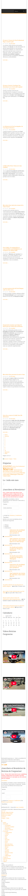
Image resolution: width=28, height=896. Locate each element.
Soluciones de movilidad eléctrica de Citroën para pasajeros (17, 531)
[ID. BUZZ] (13, 313)
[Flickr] (5, 764)
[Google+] (3, 764)
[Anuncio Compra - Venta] (9, 458)
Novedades (13, 43)
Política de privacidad (7, 802)
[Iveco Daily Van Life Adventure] (13, 403)
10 (5, 450)
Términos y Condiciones (16, 515)
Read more (4, 875)
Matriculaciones (18, 469)
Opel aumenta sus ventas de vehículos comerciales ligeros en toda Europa (17, 540)
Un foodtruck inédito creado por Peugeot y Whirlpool (16, 549)
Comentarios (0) (8, 536)
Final (6, 453)
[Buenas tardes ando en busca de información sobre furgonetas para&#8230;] (4, 595)
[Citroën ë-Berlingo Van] (13, 73)
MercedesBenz (6, 471)
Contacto (3, 816)
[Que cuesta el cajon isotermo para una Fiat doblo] (4, 588)
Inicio (6, 434)
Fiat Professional (20, 466)
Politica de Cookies (6, 815)
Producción (9, 472)
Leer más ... (6, 60)
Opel (21, 471)
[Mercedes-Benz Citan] (13, 362)
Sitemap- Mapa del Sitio (7, 812)
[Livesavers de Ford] (13, 114)
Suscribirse (4, 780)
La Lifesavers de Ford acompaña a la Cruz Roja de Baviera (13, 127)
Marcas (8, 469)
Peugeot (5, 472)
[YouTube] (4, 764)
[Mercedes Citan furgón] (13, 153)
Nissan (12, 471)
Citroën (14, 466)
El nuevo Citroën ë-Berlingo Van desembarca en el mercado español (12, 86)
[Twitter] (2, 764)
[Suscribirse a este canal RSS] (24, 15)
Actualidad (13, 88)
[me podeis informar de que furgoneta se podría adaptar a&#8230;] (4, 582)
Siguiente (7, 452)
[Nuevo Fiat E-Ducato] (13, 28)
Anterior (7, 436)
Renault (18, 472)
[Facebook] (1, 764)
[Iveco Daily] (13, 235)
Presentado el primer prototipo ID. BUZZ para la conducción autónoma (12, 325)
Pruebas (14, 472)
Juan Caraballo (20, 807)
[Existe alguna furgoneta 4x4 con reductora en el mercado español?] (4, 603)
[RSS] (6, 764)
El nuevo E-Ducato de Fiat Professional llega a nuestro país (13, 41)
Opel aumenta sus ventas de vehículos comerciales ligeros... (17, 575)
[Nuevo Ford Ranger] (13, 276)
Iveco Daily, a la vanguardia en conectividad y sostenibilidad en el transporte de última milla (12, 249)
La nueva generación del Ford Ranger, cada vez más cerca (13, 289)
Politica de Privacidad (6, 813)
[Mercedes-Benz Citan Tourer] (13, 193)
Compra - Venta (5, 818)
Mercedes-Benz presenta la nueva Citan (14, 374)
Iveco (14, 467)
